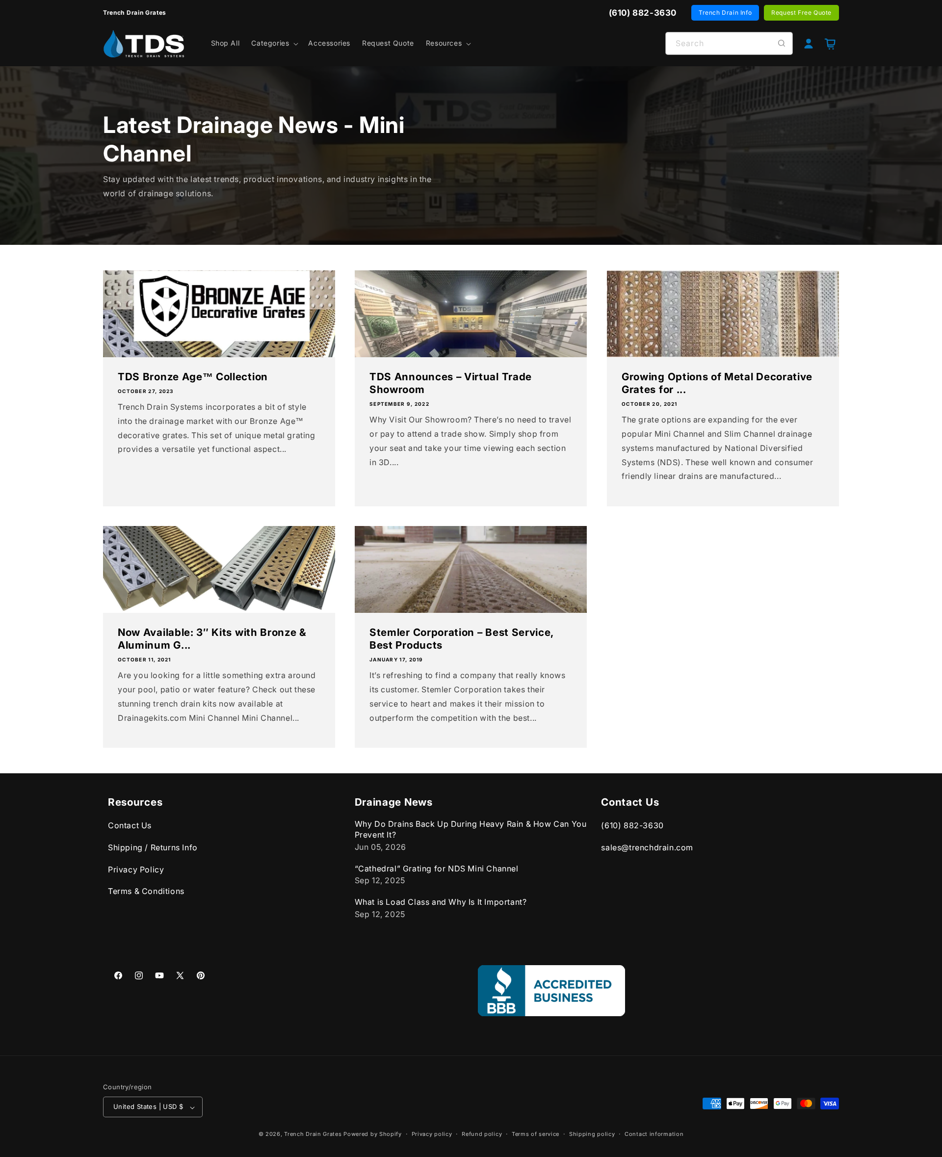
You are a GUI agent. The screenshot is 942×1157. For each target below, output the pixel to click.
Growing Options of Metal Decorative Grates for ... (717, 382)
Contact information (654, 1134)
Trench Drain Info (725, 12)
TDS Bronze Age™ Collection (193, 376)
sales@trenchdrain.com (647, 847)
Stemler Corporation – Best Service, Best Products (461, 638)
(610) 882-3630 (632, 826)
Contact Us (130, 826)
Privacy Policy (136, 869)
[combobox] (729, 43)
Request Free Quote (801, 12)
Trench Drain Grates (312, 1134)
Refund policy (482, 1134)
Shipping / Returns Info (153, 847)
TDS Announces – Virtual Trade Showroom (450, 382)
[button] (273, 43)
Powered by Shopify (372, 1134)
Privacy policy (432, 1134)
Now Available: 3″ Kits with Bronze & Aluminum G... (212, 638)
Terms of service (535, 1134)
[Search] (781, 43)
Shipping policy (592, 1134)
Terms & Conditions (146, 891)
